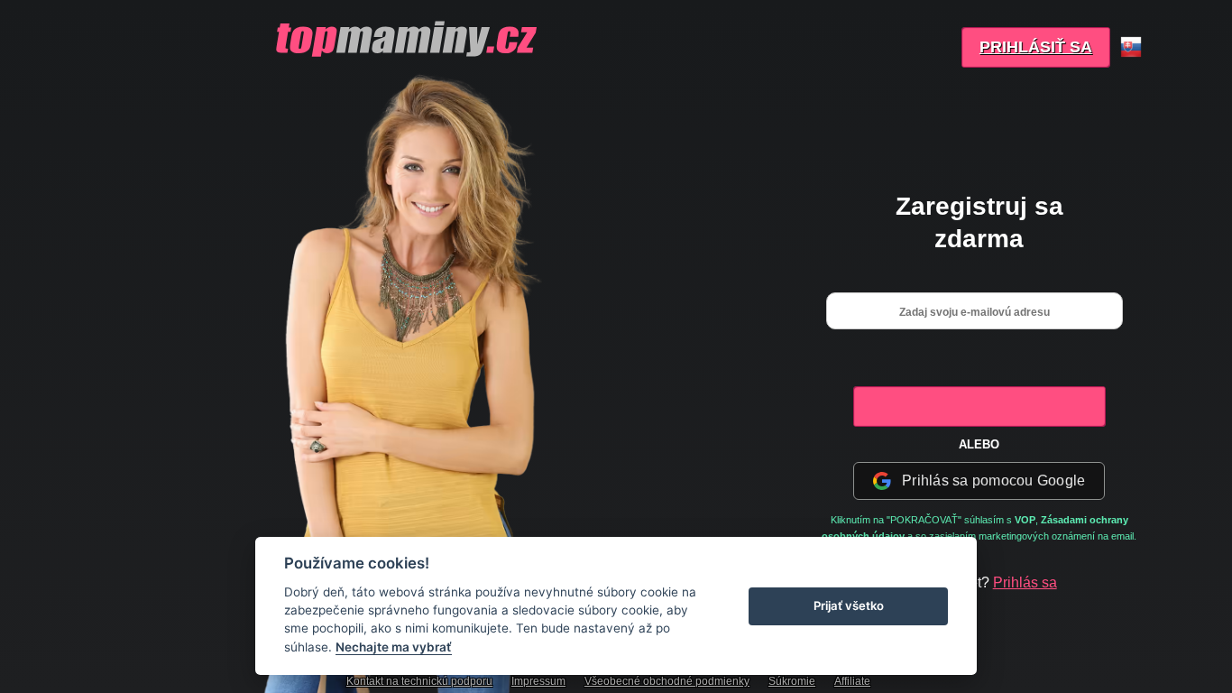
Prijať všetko (849, 605)
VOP (1025, 519)
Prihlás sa (1025, 582)
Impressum (538, 681)
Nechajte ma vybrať (394, 647)
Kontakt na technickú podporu (419, 681)
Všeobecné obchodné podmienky (666, 681)
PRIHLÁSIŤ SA (1035, 47)
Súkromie (791, 681)
